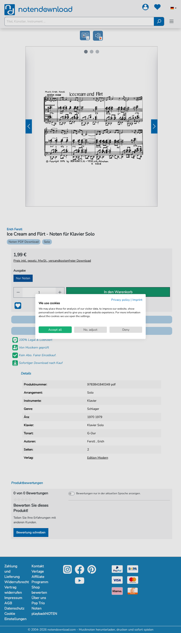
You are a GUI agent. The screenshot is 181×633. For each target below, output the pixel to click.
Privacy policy (120, 299)
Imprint (137, 299)
